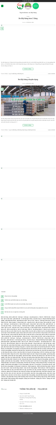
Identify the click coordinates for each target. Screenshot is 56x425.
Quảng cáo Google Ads (10, 380)
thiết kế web (47, 317)
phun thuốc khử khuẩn (14, 345)
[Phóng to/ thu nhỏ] (5, 417)
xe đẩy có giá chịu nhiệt (18, 352)
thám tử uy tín (47, 329)
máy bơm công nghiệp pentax (38, 373)
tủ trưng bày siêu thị (25, 348)
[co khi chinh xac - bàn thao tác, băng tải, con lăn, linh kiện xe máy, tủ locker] (28, 6)
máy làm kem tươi (30, 350)
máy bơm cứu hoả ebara (14, 375)
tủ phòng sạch (48, 352)
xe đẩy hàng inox (20, 73)
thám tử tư (18, 343)
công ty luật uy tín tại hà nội (48, 332)
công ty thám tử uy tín (27, 331)
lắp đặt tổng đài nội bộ (45, 346)
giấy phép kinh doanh (10, 320)
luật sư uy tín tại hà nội (34, 332)
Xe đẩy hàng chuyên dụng (28, 79)
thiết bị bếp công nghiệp (11, 364)
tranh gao (20, 317)
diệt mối (21, 334)
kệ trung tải (28, 352)
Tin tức (28, 16)
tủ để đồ (42, 352)
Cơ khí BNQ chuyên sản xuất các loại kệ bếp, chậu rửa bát (18, 304)
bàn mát (39, 348)
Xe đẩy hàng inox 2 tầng (28, 18)
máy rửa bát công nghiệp (30, 368)
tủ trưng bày (16, 348)
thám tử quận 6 (12, 322)
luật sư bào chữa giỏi (27, 343)
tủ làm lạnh (49, 348)
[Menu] (2, 6)
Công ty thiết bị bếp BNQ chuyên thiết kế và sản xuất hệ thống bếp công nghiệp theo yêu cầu (26, 308)
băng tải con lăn (15, 354)
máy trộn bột (33, 348)
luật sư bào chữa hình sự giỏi (11, 332)
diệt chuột (6, 346)
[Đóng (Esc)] (1, 417)
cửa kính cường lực (42, 369)
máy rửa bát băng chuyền (16, 368)
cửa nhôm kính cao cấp (20, 369)
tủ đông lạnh (17, 366)
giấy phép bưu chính (22, 320)
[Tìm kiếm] (54, 6)
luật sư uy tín (31, 320)
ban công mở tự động (24, 371)
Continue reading (28, 68)
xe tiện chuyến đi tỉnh (35, 327)
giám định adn (16, 318)
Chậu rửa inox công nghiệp (11, 296)
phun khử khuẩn (25, 345)
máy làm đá (15, 350)
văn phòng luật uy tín (46, 341)
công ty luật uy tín (21, 322)
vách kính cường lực (47, 371)
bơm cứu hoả (12, 373)
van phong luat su (33, 317)
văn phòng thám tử (37, 329)
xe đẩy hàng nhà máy (31, 129)
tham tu (37, 320)
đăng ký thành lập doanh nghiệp (44, 339)
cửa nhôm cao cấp (31, 369)
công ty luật (33, 324)
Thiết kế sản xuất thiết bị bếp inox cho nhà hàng (16, 300)
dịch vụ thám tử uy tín (39, 331)
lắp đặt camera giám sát (32, 346)
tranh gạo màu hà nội (45, 320)
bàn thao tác (38, 350)
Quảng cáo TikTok (41, 378)
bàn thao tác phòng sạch (48, 350)
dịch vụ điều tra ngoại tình (48, 334)
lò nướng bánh (8, 348)
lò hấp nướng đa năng (41, 362)
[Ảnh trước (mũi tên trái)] (1, 422)
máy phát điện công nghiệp (28, 375)
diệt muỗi (11, 346)
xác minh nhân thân (17, 336)
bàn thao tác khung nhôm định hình (31, 357)
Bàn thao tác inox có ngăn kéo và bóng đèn (15, 312)
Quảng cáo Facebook (29, 378)
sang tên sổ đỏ (31, 322)
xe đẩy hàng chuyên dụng (22, 129)
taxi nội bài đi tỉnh (46, 327)
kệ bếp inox (24, 366)
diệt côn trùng (4, 317)
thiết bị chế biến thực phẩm (44, 366)
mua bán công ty (37, 318)
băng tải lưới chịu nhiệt (6, 359)
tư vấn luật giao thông (26, 318)
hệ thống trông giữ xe (20, 346)
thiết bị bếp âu (41, 368)
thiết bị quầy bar (32, 366)
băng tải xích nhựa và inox (47, 357)
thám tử (41, 317)
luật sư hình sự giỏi (24, 324)
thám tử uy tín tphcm (34, 341)
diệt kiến (50, 345)
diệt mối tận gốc (5, 334)
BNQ (33, 22)
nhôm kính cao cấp (9, 369)
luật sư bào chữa (8, 318)
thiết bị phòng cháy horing (40, 376)
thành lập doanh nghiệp (28, 325)
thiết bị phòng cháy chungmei (15, 378)
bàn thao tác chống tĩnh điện (12, 357)
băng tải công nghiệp (40, 354)
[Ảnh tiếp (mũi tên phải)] (5, 422)
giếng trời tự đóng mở (12, 371)
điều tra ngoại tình (6, 336)
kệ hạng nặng (35, 352)
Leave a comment (51, 73)
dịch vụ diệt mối (13, 317)
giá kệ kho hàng (27, 355)
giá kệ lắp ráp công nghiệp (15, 355)
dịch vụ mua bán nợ (12, 329)
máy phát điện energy (12, 376)
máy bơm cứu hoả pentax (23, 373)
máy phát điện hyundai (41, 375)
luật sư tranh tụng (24, 327)
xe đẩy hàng (14, 73)
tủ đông (44, 348)
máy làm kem (21, 350)
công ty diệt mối (14, 334)
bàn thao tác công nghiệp (40, 361)
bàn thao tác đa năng (29, 362)
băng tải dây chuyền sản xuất (27, 354)
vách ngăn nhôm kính (35, 371)
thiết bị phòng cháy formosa (25, 376)
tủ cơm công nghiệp (23, 364)
